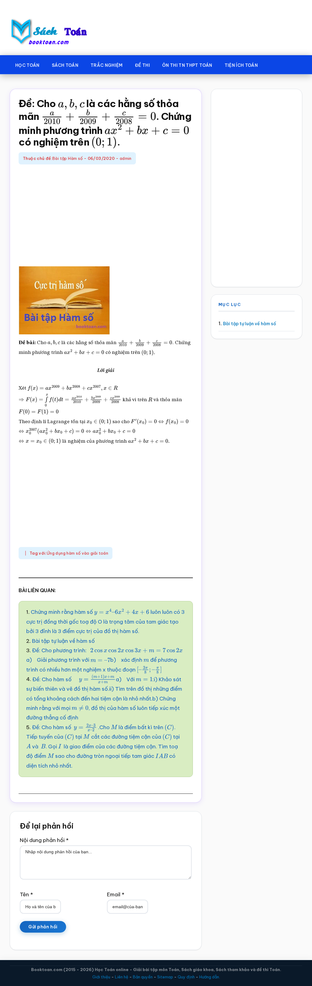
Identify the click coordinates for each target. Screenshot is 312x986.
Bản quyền (143, 976)
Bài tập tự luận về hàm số (63, 641)
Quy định (186, 976)
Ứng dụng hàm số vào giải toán (77, 553)
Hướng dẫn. (209, 976)
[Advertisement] (106, 216)
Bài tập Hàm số (67, 158)
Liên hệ (121, 976)
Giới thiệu (101, 976)
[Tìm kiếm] (272, 64)
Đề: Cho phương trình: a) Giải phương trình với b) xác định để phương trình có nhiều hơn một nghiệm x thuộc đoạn (101, 660)
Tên (26, 894)
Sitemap (165, 976)
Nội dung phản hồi (44, 840)
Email (115, 894)
